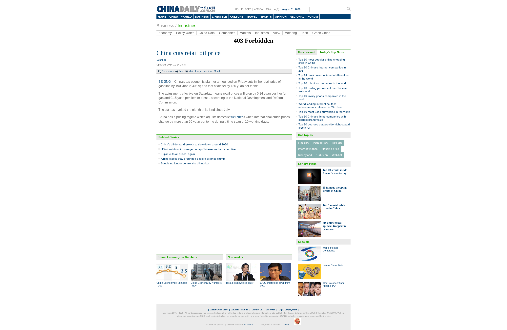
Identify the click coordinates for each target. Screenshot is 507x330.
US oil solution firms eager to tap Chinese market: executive (198, 149)
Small (217, 71)
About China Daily (219, 310)
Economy (165, 33)
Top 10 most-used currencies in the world (324, 111)
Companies (227, 33)
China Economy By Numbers (177, 257)
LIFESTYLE (219, 16)
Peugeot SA (320, 142)
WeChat (337, 154)
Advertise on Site (239, 310)
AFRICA (258, 9)
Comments (167, 71)
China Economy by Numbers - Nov (206, 284)
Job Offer (270, 310)
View (276, 33)
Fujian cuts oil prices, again (178, 154)
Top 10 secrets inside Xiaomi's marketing (335, 172)
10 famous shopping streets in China (335, 189)
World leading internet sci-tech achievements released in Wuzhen (320, 105)
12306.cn (322, 154)
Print (181, 71)
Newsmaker (235, 257)
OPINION (281, 16)
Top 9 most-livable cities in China (334, 207)
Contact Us (257, 310)
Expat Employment (288, 310)
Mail (191, 71)
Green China (321, 33)
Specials (304, 241)
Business (165, 25)
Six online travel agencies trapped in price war (334, 226)
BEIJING (164, 81)
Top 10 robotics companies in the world (322, 83)
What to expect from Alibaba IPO (333, 284)
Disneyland (305, 154)
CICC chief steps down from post (275, 284)
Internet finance (308, 148)
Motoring (291, 33)
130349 (285, 324)
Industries (187, 25)
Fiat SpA (303, 142)
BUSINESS (202, 16)
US (236, 9)
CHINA (173, 16)
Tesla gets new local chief (239, 283)
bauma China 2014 (333, 265)
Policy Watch (185, 33)
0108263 (248, 324)
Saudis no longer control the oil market (185, 163)
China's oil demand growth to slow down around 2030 (194, 144)
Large (198, 71)
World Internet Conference (330, 249)
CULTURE (236, 16)
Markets (245, 33)
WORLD (186, 16)
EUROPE (246, 9)
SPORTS (266, 16)
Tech (304, 33)
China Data (207, 33)
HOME (162, 16)
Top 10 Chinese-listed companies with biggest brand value (322, 118)
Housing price (330, 148)
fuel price (237, 117)
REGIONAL (297, 16)
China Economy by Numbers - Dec (171, 284)
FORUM (313, 16)
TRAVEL (251, 16)
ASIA (268, 9)
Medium (208, 71)
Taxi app (337, 142)
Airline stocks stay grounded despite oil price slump (193, 158)
